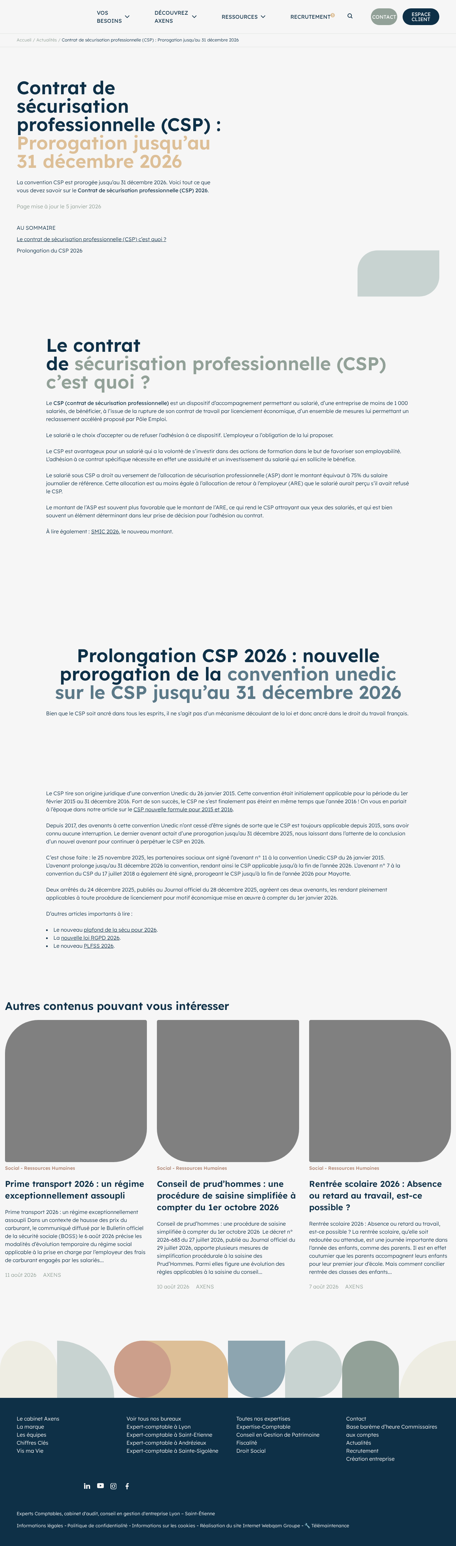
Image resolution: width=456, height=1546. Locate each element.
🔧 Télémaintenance (326, 1526)
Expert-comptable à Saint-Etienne (169, 1434)
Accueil (24, 39)
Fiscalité (246, 1442)
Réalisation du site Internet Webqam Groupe (250, 1526)
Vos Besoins (109, 16)
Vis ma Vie (30, 1450)
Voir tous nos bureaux (154, 1418)
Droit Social (251, 1450)
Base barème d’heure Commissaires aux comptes (391, 1430)
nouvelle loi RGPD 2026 (90, 937)
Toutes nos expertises (263, 1418)
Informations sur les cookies (163, 1526)
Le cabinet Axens (38, 1418)
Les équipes (31, 1434)
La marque (30, 1426)
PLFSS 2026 (98, 945)
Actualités (46, 39)
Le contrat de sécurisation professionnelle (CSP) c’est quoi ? (91, 239)
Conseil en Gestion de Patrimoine (277, 1434)
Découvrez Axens (171, 16)
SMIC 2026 (105, 531)
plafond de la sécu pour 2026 (120, 929)
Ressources (240, 16)
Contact (356, 1418)
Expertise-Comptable (263, 1426)
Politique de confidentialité (97, 1526)
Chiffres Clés (32, 1442)
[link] (86, 1486)
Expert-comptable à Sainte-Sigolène (172, 1450)
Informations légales (40, 1526)
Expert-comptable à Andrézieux (166, 1442)
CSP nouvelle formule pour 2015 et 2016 (183, 809)
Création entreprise (370, 1458)
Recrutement (311, 16)
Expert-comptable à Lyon (159, 1426)
